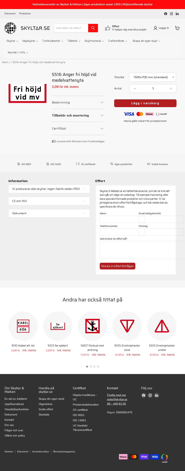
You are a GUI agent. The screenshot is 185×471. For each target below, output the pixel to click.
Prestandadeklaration (86, 404)
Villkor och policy (15, 435)
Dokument (10, 13)
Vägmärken (46, 404)
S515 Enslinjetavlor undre (162, 347)
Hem (5, 62)
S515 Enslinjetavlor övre (127, 347)
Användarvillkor (40, 451)
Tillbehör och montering (70, 115)
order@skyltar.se (117, 399)
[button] (87, 366)
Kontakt (9, 420)
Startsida (44, 414)
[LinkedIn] (177, 13)
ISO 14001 (79, 420)
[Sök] (93, 28)
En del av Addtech (16, 399)
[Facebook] (165, 13)
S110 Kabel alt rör (23, 345)
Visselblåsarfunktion (17, 409)
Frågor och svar (14, 430)
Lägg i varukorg (145, 103)
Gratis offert (46, 409)
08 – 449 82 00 (116, 403)
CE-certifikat (80, 410)
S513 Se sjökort (58, 345)
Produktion (25, 13)
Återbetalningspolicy (64, 451)
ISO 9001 (79, 415)
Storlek (119, 77)
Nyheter (9, 451)
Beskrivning (61, 102)
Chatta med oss (116, 395)
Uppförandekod (14, 404)
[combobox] (71, 28)
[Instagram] (171, 13)
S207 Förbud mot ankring (92, 347)
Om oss (9, 425)
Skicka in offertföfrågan (117, 266)
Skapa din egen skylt (51, 399)
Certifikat (59, 128)
